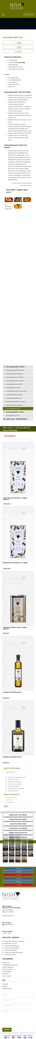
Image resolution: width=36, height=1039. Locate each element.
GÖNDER (7, 1029)
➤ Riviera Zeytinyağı (12, 790)
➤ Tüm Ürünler (10, 797)
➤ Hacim (8, 800)
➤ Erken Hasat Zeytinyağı (13, 781)
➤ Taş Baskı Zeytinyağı (12, 786)
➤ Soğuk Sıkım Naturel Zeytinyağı (15, 777)
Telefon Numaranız (9, 1005)
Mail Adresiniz (8, 1000)
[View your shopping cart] (21, 15)
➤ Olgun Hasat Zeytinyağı (13, 784)
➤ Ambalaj (9, 802)
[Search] (30, 772)
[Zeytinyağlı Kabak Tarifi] (9, 199)
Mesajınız (6, 1011)
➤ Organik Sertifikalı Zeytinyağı (15, 788)
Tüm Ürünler (9, 436)
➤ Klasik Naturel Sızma (12, 779)
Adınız (5, 994)
